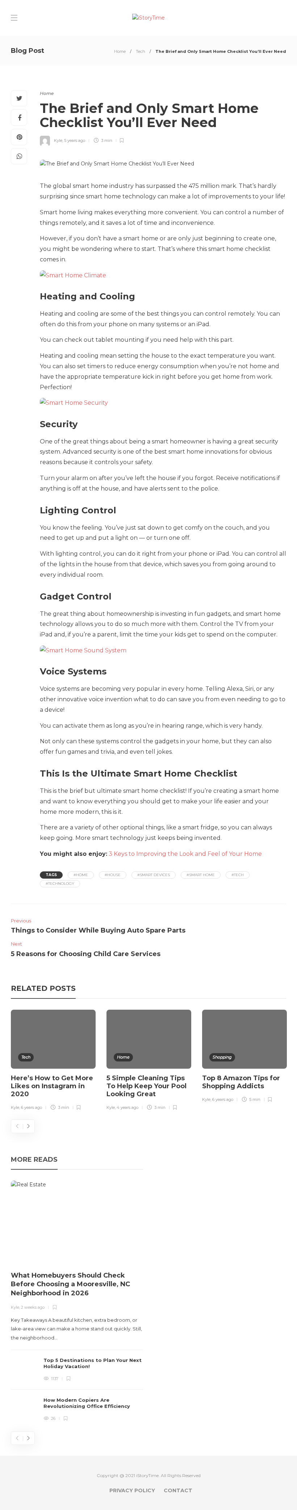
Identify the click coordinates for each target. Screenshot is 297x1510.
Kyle (58, 140)
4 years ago (127, 1107)
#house (113, 874)
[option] (53, 1061)
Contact (178, 1490)
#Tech (237, 874)
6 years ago (31, 1107)
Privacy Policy (132, 1490)
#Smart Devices (153, 874)
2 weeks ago (33, 1307)
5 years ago (74, 140)
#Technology (60, 883)
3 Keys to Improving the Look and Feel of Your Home (185, 853)
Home (120, 51)
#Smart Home (201, 874)
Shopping (222, 1057)
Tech (140, 51)
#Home (81, 874)
